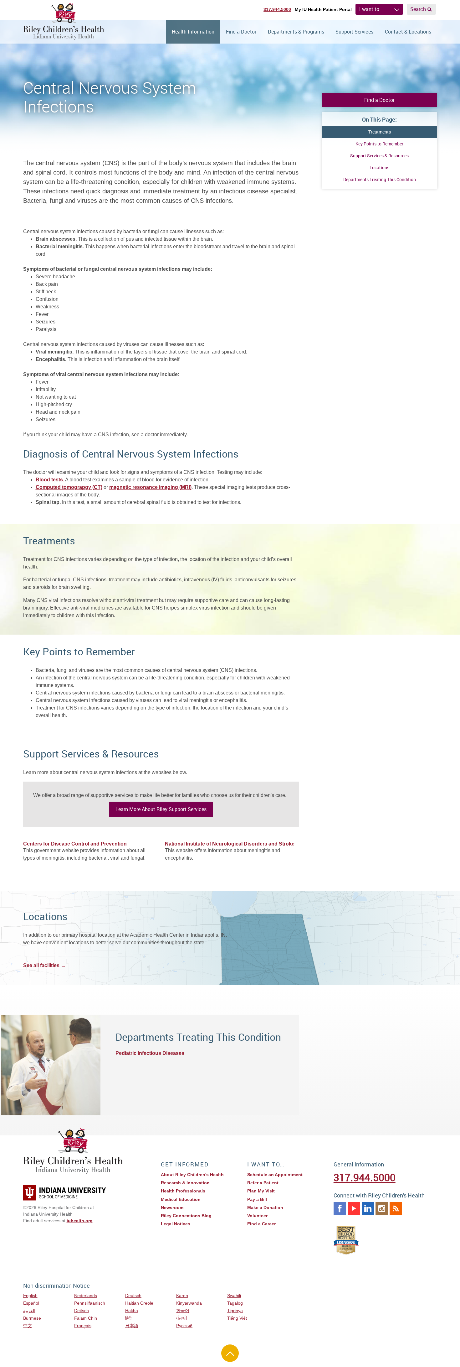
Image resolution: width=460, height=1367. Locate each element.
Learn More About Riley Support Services (161, 809)
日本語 (131, 1325)
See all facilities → (44, 965)
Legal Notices (175, 1223)
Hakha (131, 1310)
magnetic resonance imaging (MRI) (150, 487)
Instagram (382, 1208)
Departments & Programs (296, 31)
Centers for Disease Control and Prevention (75, 843)
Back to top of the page (230, 1353)
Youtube (354, 1208)
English (30, 1295)
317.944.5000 (277, 9)
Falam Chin (85, 1318)
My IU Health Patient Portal (323, 9)
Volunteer (257, 1215)
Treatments (379, 132)
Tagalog (235, 1303)
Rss (396, 1208)
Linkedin (368, 1208)
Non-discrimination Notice (56, 1285)
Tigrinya (235, 1310)
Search (418, 9)
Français (82, 1325)
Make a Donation (265, 1207)
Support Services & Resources (379, 156)
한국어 (182, 1310)
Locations (379, 167)
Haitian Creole (139, 1303)
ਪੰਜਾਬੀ (181, 1318)
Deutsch (133, 1295)
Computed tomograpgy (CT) (69, 487)
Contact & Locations (408, 31)
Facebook (340, 1208)
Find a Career (261, 1223)
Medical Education (181, 1199)
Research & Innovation (185, 1182)
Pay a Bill (257, 1199)
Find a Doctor (241, 31)
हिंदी (128, 1318)
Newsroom (172, 1207)
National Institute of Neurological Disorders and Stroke (229, 843)
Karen (182, 1295)
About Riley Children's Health (192, 1174)
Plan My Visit (261, 1190)
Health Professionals (183, 1190)
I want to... (371, 9)
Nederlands (85, 1295)
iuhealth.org (80, 1220)
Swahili (234, 1295)
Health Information (193, 31)
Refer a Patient (263, 1182)
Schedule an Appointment (275, 1174)
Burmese (32, 1318)
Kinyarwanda (189, 1303)
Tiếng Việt (237, 1318)
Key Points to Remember (379, 144)
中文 (27, 1325)
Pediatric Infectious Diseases (149, 1053)
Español (31, 1303)
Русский (184, 1325)
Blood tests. (50, 479)
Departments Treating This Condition (379, 179)
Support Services (354, 31)
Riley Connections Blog (186, 1215)
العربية (29, 1310)
